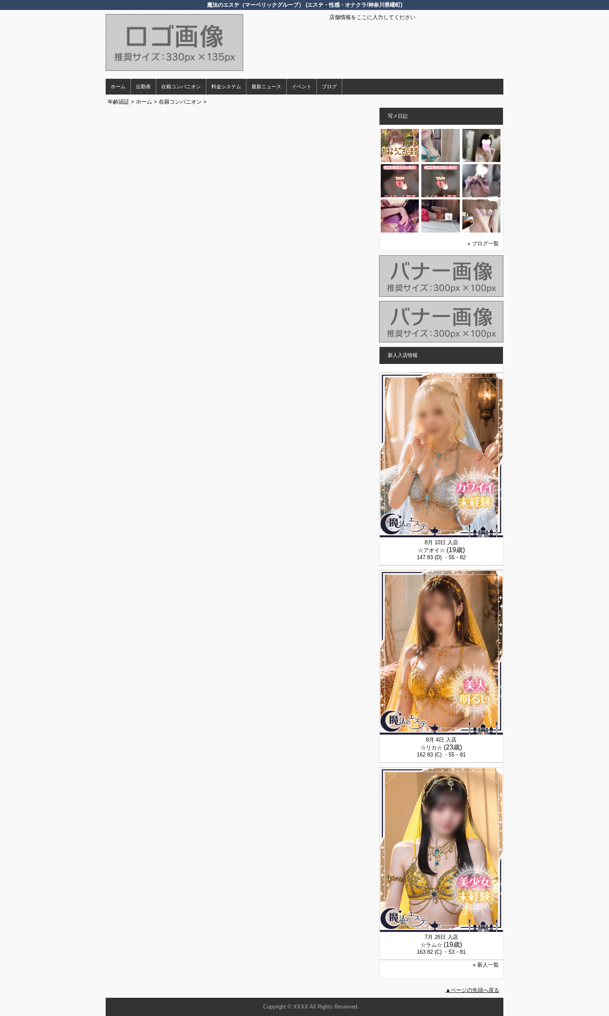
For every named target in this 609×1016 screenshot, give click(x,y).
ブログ (329, 87)
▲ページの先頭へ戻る (472, 990)
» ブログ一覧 (483, 243)
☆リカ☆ (431, 747)
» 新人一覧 (486, 965)
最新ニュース (266, 87)
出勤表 (143, 87)
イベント (302, 87)
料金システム (226, 87)
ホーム (118, 87)
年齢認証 (118, 102)
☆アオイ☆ (431, 550)
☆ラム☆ (431, 945)
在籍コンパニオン (181, 87)
